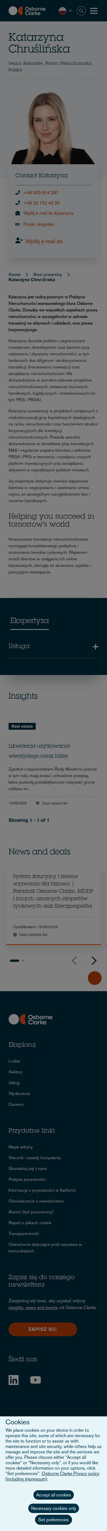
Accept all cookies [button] (53, 1495)
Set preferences (53, 1519)
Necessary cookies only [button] (53, 1508)
